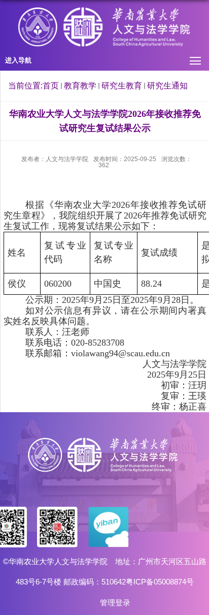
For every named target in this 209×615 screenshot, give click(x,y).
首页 (51, 85)
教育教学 (80, 85)
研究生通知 (167, 85)
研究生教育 (121, 85)
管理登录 (115, 602)
